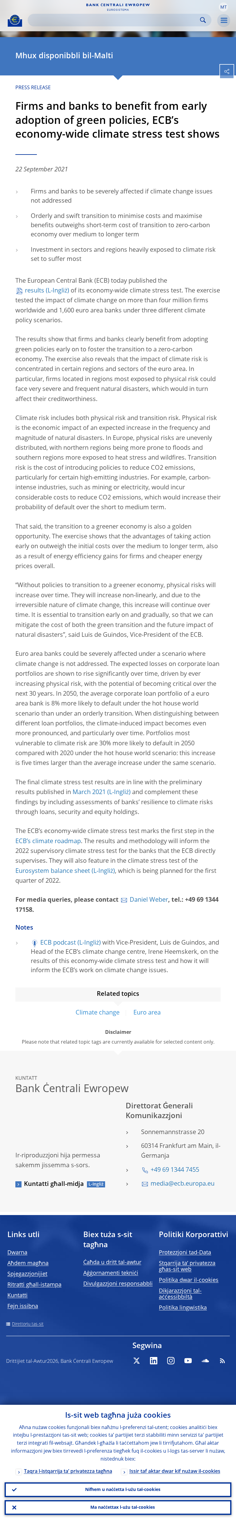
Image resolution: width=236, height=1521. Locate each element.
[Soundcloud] (205, 1360)
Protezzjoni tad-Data (185, 1252)
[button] (223, 7)
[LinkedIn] (153, 1360)
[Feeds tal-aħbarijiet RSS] (222, 1360)
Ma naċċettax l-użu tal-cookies (122, 1507)
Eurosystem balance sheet (52, 871)
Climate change (98, 1013)
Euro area (147, 1013)
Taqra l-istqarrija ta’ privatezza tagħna (68, 1471)
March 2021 (89, 792)
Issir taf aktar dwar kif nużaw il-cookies (174, 1471)
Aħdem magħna (28, 1263)
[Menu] (223, 20)
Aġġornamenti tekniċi (110, 1273)
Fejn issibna (22, 1306)
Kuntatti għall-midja (54, 1184)
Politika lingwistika (183, 1308)
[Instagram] (170, 1360)
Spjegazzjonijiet (27, 1274)
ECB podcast (58, 943)
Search (203, 20)
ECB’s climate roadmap (48, 842)
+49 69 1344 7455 (175, 1170)
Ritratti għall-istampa (34, 1285)
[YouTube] (188, 1360)
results (34, 291)
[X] (136, 1360)
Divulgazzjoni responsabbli (118, 1284)
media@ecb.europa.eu (182, 1184)
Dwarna (17, 1252)
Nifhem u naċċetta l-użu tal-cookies (122, 1490)
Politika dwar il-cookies (188, 1280)
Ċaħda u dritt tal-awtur (112, 1262)
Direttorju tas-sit (28, 1324)
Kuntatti (17, 1295)
